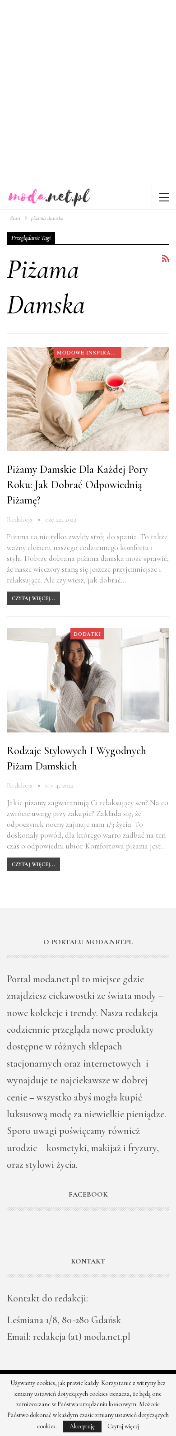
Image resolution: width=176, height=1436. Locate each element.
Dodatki (87, 633)
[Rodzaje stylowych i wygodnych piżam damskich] (88, 680)
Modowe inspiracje (89, 352)
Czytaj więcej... (33, 598)
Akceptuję (82, 1426)
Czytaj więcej (123, 1426)
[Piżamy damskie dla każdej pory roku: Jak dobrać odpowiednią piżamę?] (88, 399)
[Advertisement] (88, 93)
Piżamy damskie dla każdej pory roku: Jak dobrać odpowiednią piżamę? (77, 485)
